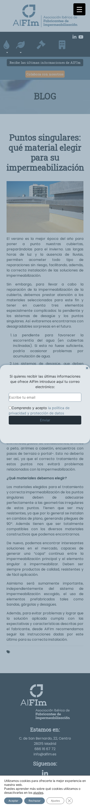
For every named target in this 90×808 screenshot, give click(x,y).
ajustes (38, 792)
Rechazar (34, 800)
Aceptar (13, 800)
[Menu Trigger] (79, 9)
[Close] (87, 368)
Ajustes (55, 800)
